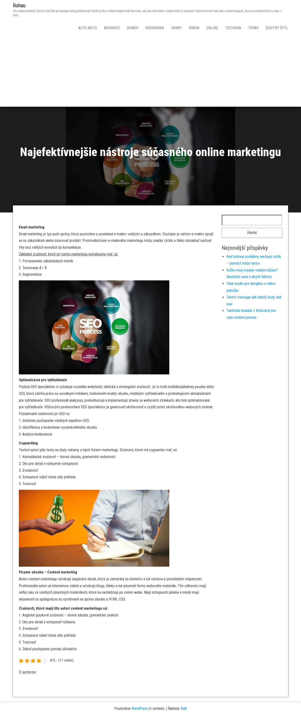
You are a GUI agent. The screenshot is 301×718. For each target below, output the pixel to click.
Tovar (253, 28)
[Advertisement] (150, 71)
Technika (233, 28)
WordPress (139, 708)
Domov (132, 28)
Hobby (176, 28)
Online (212, 28)
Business (112, 28)
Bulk (184, 708)
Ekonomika (154, 28)
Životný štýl (276, 28)
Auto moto (87, 28)
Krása (194, 28)
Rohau (19, 5)
